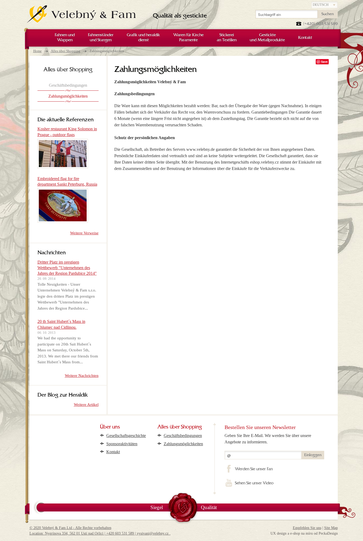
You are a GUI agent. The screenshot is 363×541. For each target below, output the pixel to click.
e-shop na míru (301, 533)
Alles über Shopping (65, 51)
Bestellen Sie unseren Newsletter (260, 427)
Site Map (331, 528)
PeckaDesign (328, 533)
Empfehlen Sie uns (307, 528)
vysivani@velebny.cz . (154, 533)
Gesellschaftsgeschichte (126, 435)
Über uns (110, 427)
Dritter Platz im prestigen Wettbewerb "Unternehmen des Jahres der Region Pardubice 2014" (67, 268)
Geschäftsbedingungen (183, 435)
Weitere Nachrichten (82, 375)
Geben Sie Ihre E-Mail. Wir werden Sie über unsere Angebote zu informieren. (268, 438)
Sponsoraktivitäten (121, 444)
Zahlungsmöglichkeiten (183, 444)
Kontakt (113, 452)
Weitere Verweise (84, 233)
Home (37, 51)
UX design (278, 533)
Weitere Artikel (86, 404)
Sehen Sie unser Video (254, 483)
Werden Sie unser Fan (253, 469)
